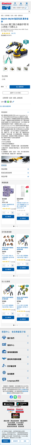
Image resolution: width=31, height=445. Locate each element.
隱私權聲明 (23, 421)
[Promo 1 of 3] (13, 226)
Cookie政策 (11, 423)
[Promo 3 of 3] (17, 226)
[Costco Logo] (7, 3)
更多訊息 (4, 165)
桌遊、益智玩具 (18, 15)
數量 (2, 86)
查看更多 (15, 441)
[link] (5, 102)
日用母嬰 (7, 15)
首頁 (2, 15)
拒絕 (25, 441)
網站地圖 (6, 421)
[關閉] (29, 12)
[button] (26, 7)
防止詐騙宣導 (23, 389)
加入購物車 (20, 87)
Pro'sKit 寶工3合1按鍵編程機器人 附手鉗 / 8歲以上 (22, 307)
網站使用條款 (15, 421)
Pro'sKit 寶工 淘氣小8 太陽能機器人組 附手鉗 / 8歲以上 (8, 257)
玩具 (12, 15)
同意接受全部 (6, 441)
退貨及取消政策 (12, 426)
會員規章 (20, 424)
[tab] (15, 337)
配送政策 (21, 426)
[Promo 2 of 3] (15, 226)
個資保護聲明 (12, 424)
